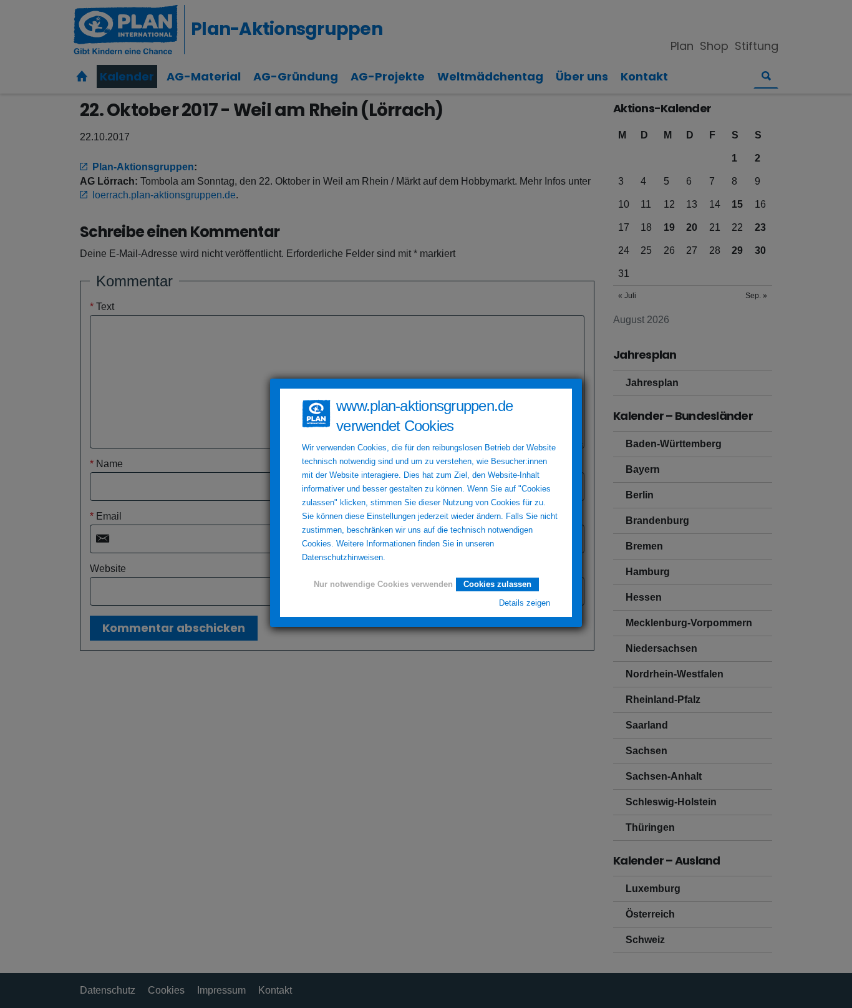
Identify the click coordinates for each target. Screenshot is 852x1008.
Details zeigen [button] (524, 603)
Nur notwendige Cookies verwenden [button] (383, 584)
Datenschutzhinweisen (342, 557)
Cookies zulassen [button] (497, 584)
